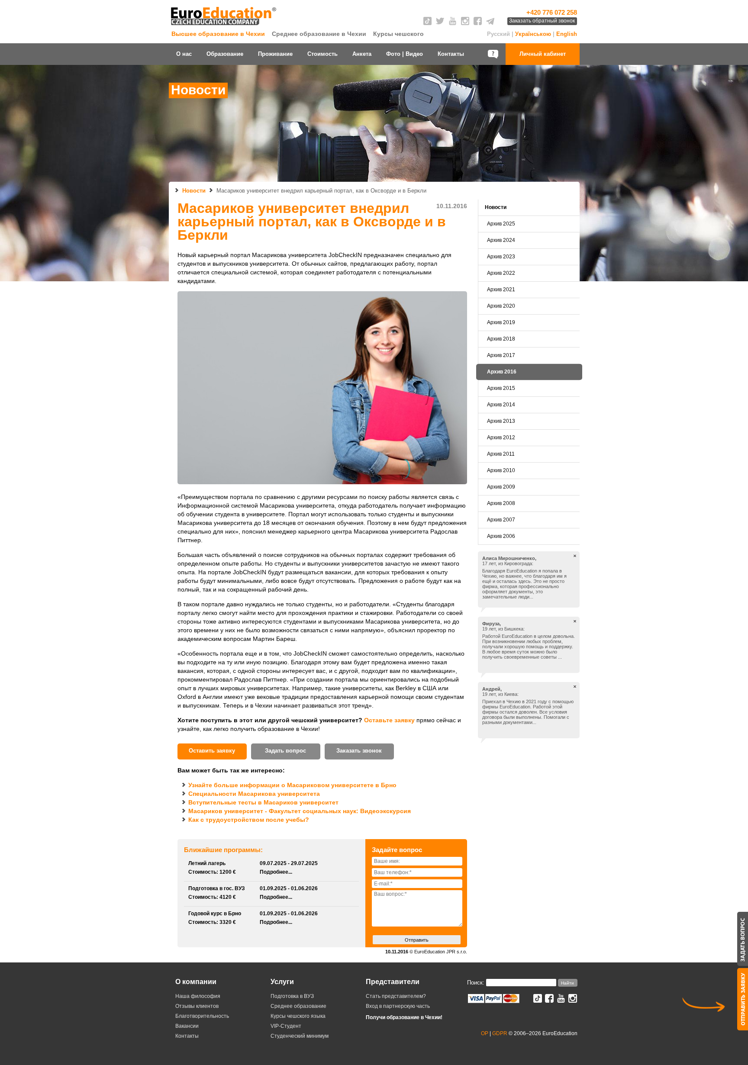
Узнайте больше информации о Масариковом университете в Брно (292, 785)
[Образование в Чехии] (224, 25)
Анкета (361, 54)
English (566, 34)
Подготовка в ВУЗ (292, 996)
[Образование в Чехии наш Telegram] (490, 23)
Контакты (451, 54)
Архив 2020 (501, 306)
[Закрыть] (575, 557)
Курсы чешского (398, 33)
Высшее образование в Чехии (218, 33)
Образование (224, 54)
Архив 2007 (501, 520)
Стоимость (322, 54)
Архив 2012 (501, 437)
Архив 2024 (501, 240)
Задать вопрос (285, 750)
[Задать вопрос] (742, 939)
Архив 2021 (501, 289)
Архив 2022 (501, 273)
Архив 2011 (501, 454)
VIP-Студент (286, 1026)
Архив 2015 (501, 388)
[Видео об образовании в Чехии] (452, 23)
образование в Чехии (414, 1017)
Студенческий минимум (300, 1036)
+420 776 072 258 (551, 12)
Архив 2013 (501, 421)
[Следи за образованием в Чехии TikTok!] (537, 1000)
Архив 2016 (501, 372)
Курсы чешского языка (298, 1016)
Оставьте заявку (389, 720)
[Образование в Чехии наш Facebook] (477, 23)
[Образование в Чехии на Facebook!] (549, 1000)
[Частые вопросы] (494, 54)
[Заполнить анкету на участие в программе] (742, 999)
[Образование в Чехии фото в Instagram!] (572, 1000)
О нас (184, 54)
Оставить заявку (212, 750)
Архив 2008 (501, 503)
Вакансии (187, 1026)
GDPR (499, 1033)
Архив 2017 (501, 355)
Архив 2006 (501, 536)
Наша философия (197, 996)
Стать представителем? (396, 996)
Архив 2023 (501, 257)
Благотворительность (202, 1016)
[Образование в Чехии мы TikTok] (427, 23)
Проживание (275, 54)
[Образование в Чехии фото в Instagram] (465, 23)
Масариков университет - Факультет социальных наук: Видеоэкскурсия (299, 811)
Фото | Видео (404, 54)
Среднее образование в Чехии (319, 33)
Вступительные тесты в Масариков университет (263, 802)
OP (484, 1033)
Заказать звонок (359, 750)
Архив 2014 (501, 405)
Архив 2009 (501, 487)
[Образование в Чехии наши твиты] (440, 23)
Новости (194, 190)
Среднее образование (298, 1006)
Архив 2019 (501, 322)
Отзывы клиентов (197, 1006)
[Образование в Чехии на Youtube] (561, 1000)
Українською (533, 34)
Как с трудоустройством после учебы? (248, 819)
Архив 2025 (501, 224)
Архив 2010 (501, 470)
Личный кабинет (542, 54)
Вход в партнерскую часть (398, 1006)
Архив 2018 (501, 339)
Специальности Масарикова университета (254, 793)
